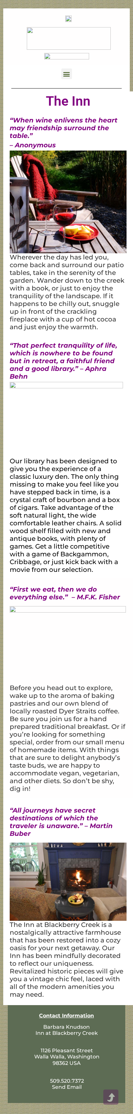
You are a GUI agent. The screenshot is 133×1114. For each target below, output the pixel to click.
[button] (66, 73)
